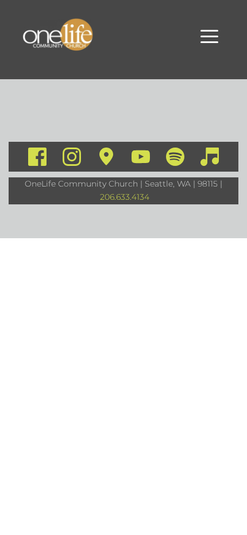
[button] (209, 36)
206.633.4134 (124, 197)
